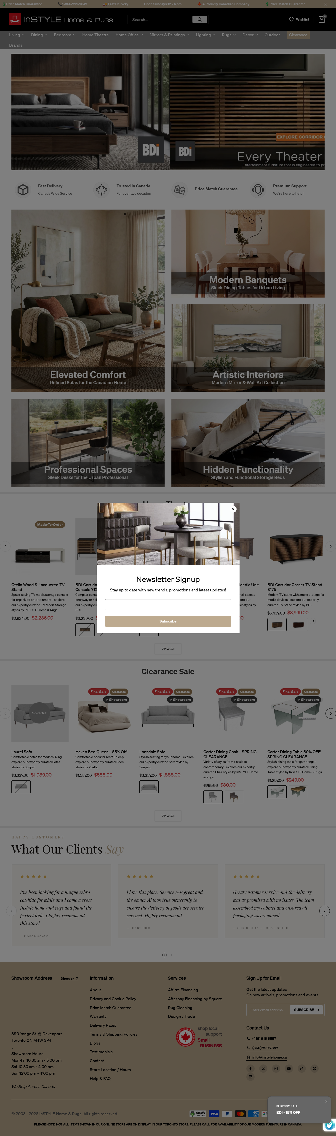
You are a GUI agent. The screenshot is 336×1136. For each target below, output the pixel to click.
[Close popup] (326, 1101)
